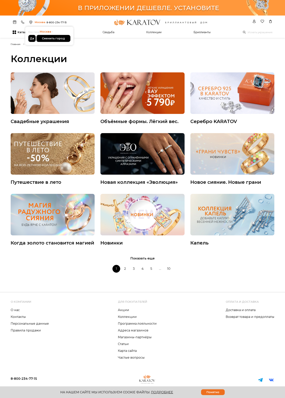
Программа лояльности (137, 323)
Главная (15, 44)
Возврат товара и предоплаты (250, 317)
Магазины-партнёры (135, 337)
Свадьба (108, 32)
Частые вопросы (131, 357)
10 (168, 269)
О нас (15, 310)
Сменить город (53, 38)
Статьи (123, 344)
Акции (123, 310)
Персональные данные (30, 323)
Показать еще (142, 258)
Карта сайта (127, 351)
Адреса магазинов (133, 330)
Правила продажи (26, 330)
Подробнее (162, 392)
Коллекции (154, 32)
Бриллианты (202, 32)
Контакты (18, 317)
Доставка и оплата (241, 310)
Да (32, 38)
